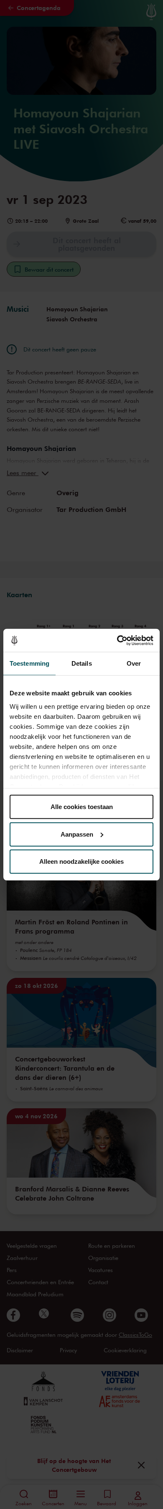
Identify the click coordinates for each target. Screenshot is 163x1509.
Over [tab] (134, 663)
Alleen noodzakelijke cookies (81, 861)
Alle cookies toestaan (82, 806)
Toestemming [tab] (29, 663)
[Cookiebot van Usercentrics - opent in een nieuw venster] (117, 640)
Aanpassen (77, 833)
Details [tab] (81, 663)
